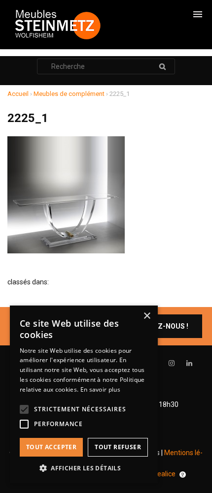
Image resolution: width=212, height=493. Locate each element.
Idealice (164, 474)
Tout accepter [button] (51, 447)
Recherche (162, 66)
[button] (84, 468)
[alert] (84, 394)
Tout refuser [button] (118, 447)
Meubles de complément (69, 93)
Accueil (18, 93)
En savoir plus (100, 389)
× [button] (146, 316)
